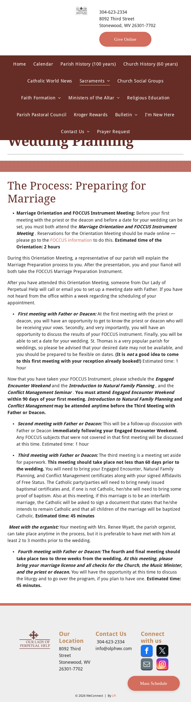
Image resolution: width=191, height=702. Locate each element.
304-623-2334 (113, 12)
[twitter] (162, 651)
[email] (147, 665)
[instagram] (162, 665)
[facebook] (147, 651)
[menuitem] (19, 63)
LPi (114, 696)
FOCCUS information (71, 240)
